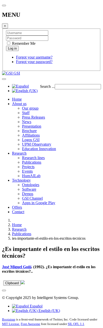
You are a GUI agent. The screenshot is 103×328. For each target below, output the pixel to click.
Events (27, 171)
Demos (27, 194)
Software (29, 189)
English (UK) (49, 310)
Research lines (33, 158)
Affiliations (31, 135)
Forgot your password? (34, 62)
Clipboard (12, 283)
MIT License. (11, 324)
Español (35, 306)
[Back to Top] (4, 290)
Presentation (31, 126)
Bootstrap (8, 319)
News (26, 122)
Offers (17, 207)
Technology (21, 180)
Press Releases (33, 117)
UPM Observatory (36, 144)
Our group (30, 108)
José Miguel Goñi (16, 267)
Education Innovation (39, 149)
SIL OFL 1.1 (76, 324)
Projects (28, 167)
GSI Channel (32, 198)
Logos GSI (31, 140)
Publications (31, 162)
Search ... (47, 86)
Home (17, 99)
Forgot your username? (34, 57)
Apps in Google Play (38, 203)
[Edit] (23, 283)
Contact (18, 212)
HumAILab (31, 176)
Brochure (29, 131)
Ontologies (30, 185)
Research (19, 153)
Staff (26, 113)
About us (19, 104)
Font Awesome (30, 324)
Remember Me (23, 43)
